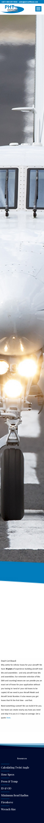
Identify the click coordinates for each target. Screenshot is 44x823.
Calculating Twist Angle (15, 767)
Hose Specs (7, 774)
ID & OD (6, 788)
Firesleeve (7, 802)
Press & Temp (9, 781)
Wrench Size (8, 809)
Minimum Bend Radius (14, 795)
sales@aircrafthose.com (28, 2)
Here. (8, 718)
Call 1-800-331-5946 (9, 2)
